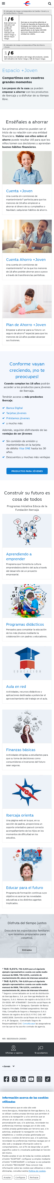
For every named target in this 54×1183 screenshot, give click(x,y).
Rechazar (34, 1177)
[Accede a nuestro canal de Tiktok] (47, 1079)
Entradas (27, 949)
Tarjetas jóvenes (16, 413)
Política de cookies (37, 1170)
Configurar (20, 1177)
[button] (49, 3)
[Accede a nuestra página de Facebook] (6, 1079)
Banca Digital (14, 408)
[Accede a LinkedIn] (23, 1079)
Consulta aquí (29, 1023)
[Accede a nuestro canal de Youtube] (31, 1079)
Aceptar (7, 1177)
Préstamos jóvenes (18, 418)
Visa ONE (24, 448)
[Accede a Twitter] (14, 1079)
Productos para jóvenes (27, 471)
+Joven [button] (6, 1066)
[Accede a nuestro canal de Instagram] (39, 1079)
